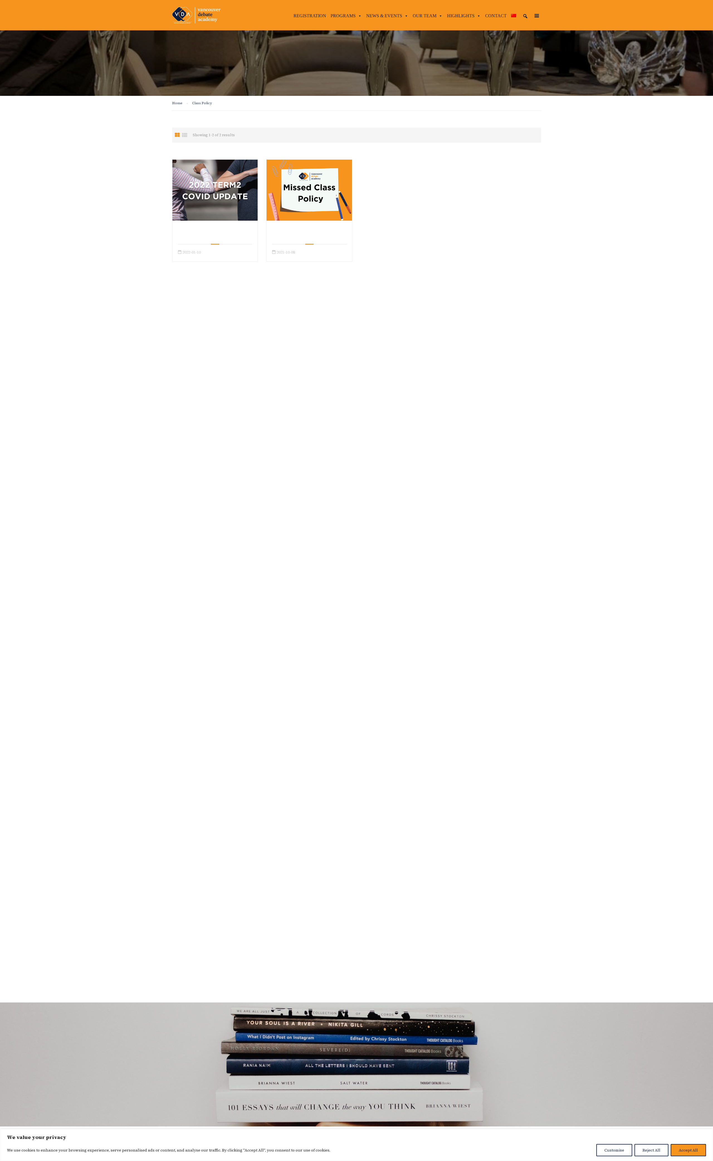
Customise (614, 1150)
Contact (496, 15)
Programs (343, 15)
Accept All (688, 1150)
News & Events (384, 15)
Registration (310, 15)
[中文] (513, 16)
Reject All (651, 1150)
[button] (525, 16)
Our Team (424, 15)
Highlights (461, 15)
